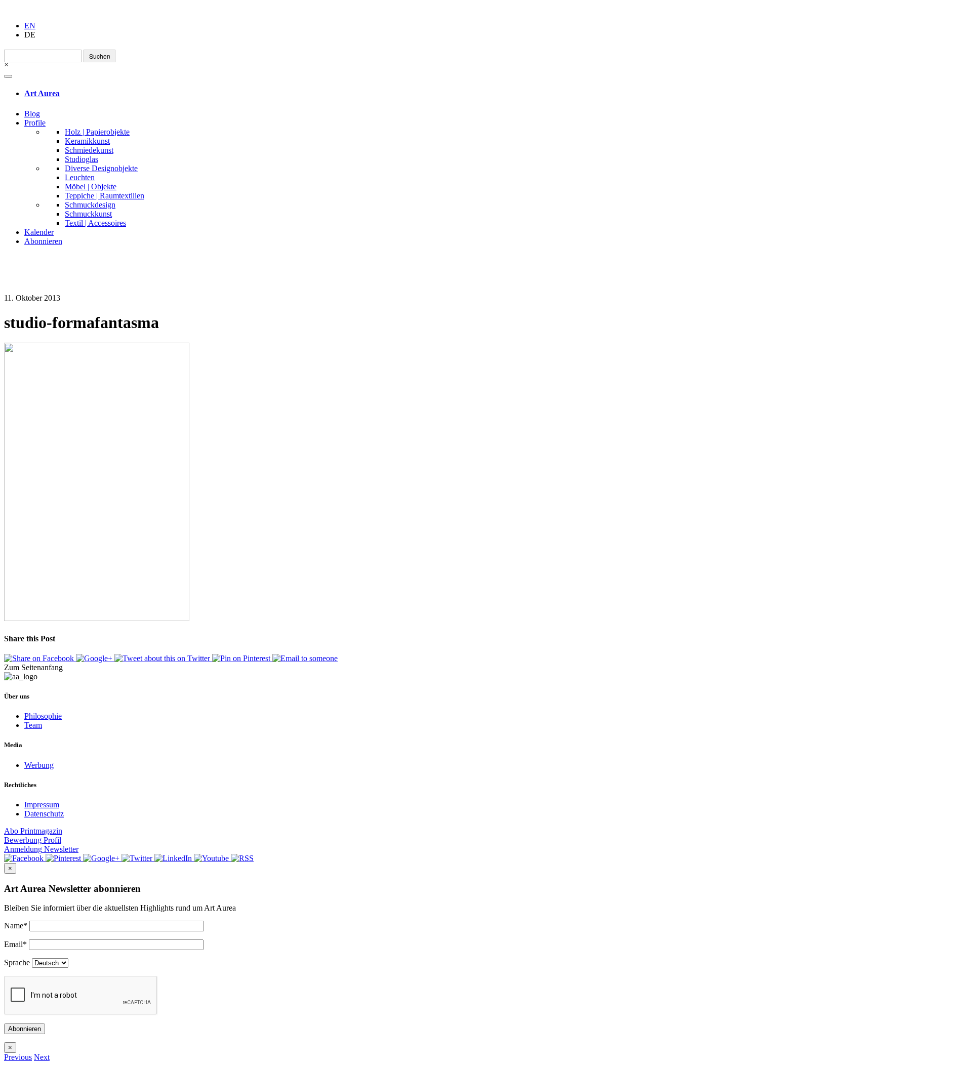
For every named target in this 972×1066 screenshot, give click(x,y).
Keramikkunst (87, 141)
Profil (32, 840)
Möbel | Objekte (90, 186)
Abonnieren (43, 241)
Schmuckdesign (90, 204)
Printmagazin (33, 831)
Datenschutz (44, 813)
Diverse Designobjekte (101, 168)
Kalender (39, 232)
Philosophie (43, 716)
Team (33, 725)
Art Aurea (42, 93)
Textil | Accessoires (95, 223)
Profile (35, 122)
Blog (32, 113)
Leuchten (80, 177)
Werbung (39, 765)
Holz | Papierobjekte (97, 132)
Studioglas (81, 159)
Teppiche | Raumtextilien (104, 195)
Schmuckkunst (88, 214)
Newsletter (41, 849)
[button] (18, 1057)
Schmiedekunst (89, 150)
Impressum (41, 804)
